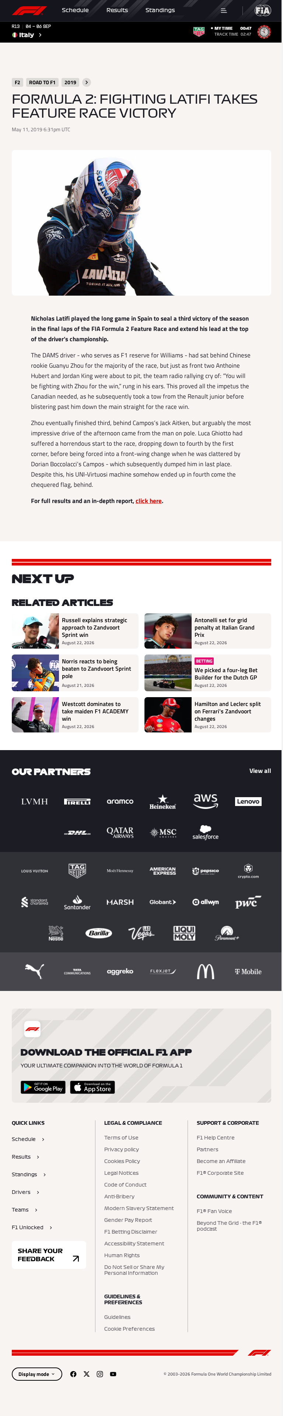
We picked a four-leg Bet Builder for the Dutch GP (226, 673)
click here (149, 501)
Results (117, 10)
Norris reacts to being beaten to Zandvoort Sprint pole (96, 668)
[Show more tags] (86, 82)
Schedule (75, 10)
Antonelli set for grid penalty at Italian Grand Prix (225, 627)
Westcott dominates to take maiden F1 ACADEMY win (95, 711)
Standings (160, 10)
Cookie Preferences (129, 1329)
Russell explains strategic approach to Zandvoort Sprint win (94, 627)
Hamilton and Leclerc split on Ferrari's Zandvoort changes (228, 711)
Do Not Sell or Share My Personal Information (134, 1270)
